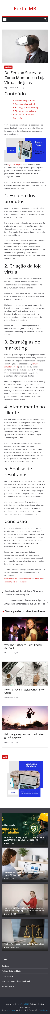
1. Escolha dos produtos (24, 100)
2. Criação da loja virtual (24, 104)
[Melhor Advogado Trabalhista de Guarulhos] (25, 935)
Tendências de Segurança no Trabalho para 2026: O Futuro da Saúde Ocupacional (24, 838)
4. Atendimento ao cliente (24, 111)
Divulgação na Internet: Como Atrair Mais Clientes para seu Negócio (24, 593)
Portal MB (25, 8)
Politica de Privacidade (11, 971)
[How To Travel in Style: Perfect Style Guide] (25, 663)
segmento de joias (14, 164)
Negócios (8, 67)
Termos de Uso (8, 986)
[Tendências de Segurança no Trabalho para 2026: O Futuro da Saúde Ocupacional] (25, 829)
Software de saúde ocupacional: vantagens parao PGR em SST (23, 874)
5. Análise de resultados (24, 114)
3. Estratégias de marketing (25, 107)
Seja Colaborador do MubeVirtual (16, 981)
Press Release (7, 976)
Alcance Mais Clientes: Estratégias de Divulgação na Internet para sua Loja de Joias (24, 602)
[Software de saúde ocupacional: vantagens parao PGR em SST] (25, 864)
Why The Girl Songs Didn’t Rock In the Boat (23, 646)
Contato (5, 966)
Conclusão (17, 118)
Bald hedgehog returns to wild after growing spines (24, 736)
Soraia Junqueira (24, 88)
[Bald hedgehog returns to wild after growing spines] (25, 708)
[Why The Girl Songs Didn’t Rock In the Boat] (25, 618)
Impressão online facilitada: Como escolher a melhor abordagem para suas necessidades (24, 909)
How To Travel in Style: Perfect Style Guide (24, 691)
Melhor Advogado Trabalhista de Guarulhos (24, 944)
